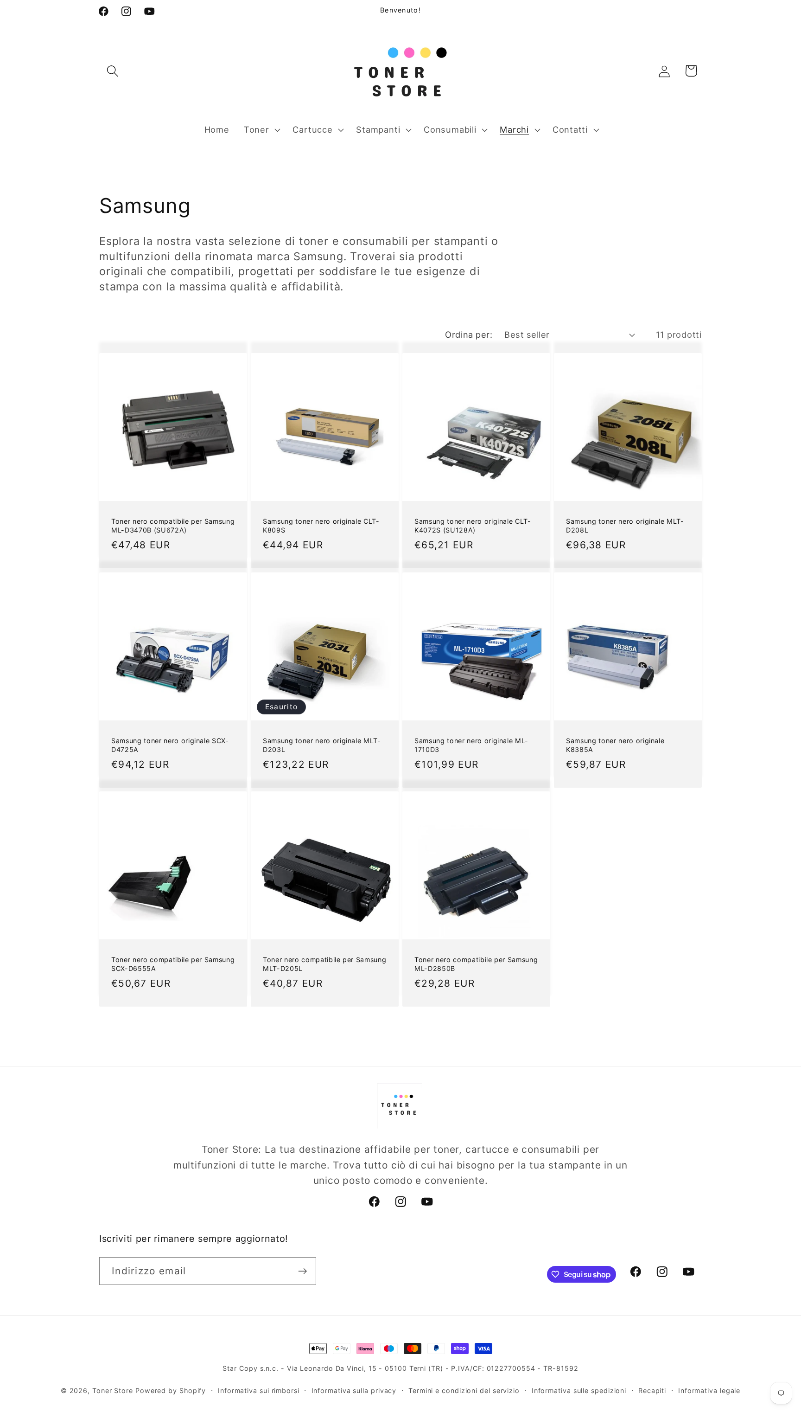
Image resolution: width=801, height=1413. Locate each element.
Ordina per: (468, 334)
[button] (112, 71)
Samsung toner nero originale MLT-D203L (322, 745)
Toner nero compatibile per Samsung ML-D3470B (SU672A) (173, 526)
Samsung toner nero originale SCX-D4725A (170, 745)
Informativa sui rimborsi (258, 1390)
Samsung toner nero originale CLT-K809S (321, 526)
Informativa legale (709, 1390)
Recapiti (652, 1390)
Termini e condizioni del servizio (464, 1390)
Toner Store (112, 1390)
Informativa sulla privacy (354, 1390)
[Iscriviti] (302, 1271)
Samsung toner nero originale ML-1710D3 (471, 745)
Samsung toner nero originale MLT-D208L (625, 526)
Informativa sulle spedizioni (579, 1390)
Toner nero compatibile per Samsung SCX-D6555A (173, 964)
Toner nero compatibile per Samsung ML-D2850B (476, 964)
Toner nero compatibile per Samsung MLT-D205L (324, 964)
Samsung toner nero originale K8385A (615, 745)
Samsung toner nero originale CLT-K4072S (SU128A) (472, 526)
